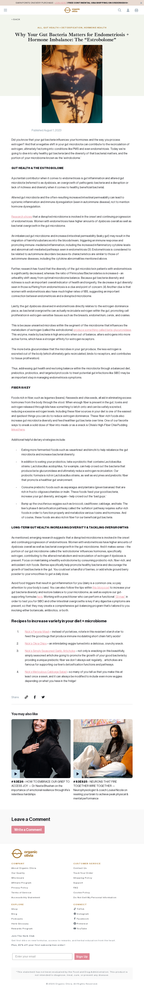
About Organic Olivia (23, 868)
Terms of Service (21, 892)
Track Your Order (83, 873)
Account (128, 10)
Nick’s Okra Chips (36, 643)
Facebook (82, 918)
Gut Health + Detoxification (63, 27)
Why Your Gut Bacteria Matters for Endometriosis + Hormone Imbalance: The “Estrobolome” (72, 37)
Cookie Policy (81, 892)
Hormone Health (95, 27)
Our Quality (18, 873)
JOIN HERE (60, 2)
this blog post (100, 587)
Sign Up (82, 956)
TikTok (80, 909)
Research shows (21, 216)
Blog (14, 914)
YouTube (81, 928)
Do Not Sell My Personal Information (94, 897)
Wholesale (17, 877)
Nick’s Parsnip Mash (37, 631)
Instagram (82, 914)
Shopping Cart (136, 10)
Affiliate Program (21, 882)
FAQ (75, 887)
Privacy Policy (19, 887)
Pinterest (82, 923)
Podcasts (17, 918)
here (40, 596)
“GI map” (120, 596)
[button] (72, 10)
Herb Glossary (20, 923)
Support (78, 882)
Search (119, 10)
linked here (18, 429)
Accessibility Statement (25, 897)
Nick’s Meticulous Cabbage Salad (46, 672)
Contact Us (80, 868)
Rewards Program (22, 928)
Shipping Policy (82, 877)
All (40, 27)
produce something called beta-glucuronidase (102, 330)
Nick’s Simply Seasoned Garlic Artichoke (50, 651)
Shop (14, 909)
